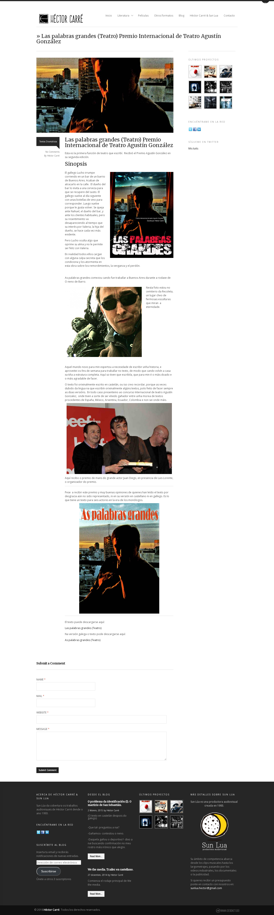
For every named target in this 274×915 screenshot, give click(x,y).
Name (41, 679)
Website (42, 712)
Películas (143, 15)
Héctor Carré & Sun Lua (204, 15)
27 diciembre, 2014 (97, 874)
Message (42, 729)
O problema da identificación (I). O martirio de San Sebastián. (109, 803)
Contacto (229, 15)
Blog (181, 15)
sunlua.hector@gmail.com (206, 888)
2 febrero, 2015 (95, 810)
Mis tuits (193, 148)
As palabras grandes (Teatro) (82, 640)
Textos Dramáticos (48, 141)
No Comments (52, 151)
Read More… (96, 856)
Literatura (122, 16)
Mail (40, 696)
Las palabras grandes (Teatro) (83, 628)
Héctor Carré (53, 155)
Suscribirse (48, 871)
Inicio (109, 15)
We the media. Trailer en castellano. (110, 869)
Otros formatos (163, 15)
